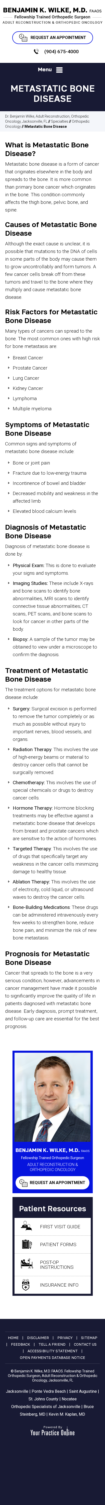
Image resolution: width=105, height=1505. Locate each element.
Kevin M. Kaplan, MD (67, 1414)
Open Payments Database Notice (52, 1357)
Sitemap (89, 1337)
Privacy (65, 1337)
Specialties (59, 121)
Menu (45, 69)
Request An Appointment (58, 37)
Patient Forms (58, 1244)
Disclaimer (38, 1337)
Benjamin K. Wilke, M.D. (53, 1150)
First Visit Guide (60, 1227)
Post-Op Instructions (57, 1264)
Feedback (20, 1344)
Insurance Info (59, 1285)
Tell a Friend (51, 1344)
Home (13, 1337)
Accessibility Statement (53, 1351)
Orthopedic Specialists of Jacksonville (45, 1406)
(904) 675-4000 (61, 51)
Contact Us (85, 1344)
